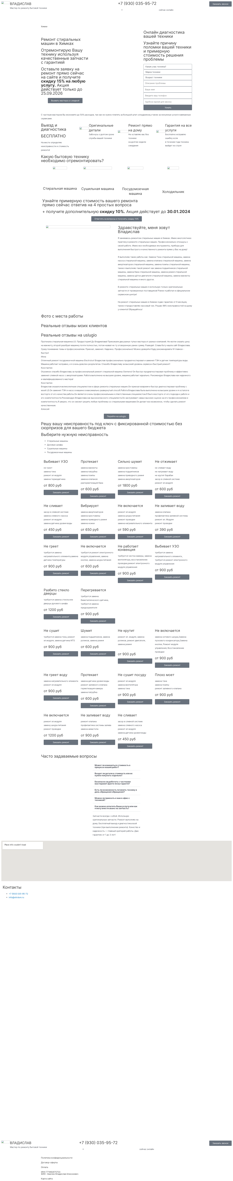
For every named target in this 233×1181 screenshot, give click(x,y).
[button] (116, 766)
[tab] (119, 441)
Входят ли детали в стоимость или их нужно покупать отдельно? (114, 774)
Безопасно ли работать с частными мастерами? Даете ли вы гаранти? (113, 782)
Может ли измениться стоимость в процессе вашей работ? (112, 766)
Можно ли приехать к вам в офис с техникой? (112, 799)
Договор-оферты (49, 1162)
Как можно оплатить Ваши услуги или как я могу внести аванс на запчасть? (116, 807)
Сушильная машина (97, 189)
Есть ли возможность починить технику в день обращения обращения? (116, 791)
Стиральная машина (60, 188)
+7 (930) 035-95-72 (137, 3)
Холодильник (173, 192)
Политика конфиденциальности (56, 1157)
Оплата (44, 1167)
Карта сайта (47, 1178)
